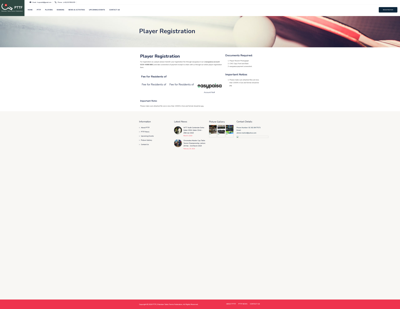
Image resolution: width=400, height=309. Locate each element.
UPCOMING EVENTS (97, 10)
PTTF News (145, 132)
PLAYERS (49, 10)
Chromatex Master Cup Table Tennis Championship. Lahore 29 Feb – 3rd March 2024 (194, 143)
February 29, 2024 (189, 149)
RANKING (60, 10)
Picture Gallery (146, 140)
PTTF (39, 10)
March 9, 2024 (187, 136)
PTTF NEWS (242, 304)
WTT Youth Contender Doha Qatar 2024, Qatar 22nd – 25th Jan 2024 (193, 130)
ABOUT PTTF (231, 304)
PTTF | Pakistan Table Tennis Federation (167, 304)
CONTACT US (114, 10)
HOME (30, 10)
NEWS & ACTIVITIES (76, 10)
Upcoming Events (147, 136)
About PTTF (145, 128)
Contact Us (145, 144)
